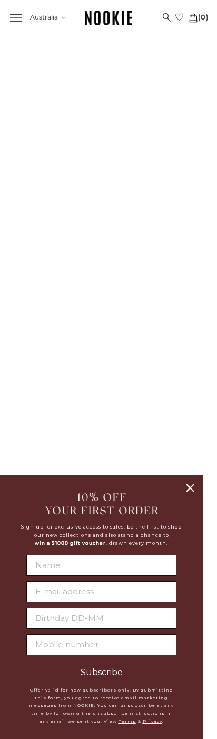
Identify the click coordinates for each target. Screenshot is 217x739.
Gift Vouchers (59, 344)
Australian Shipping (59, 280)
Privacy (152, 721)
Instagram (157, 413)
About (158, 267)
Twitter (157, 400)
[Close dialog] (190, 487)
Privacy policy (158, 306)
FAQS (60, 267)
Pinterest (157, 426)
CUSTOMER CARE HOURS (60, 424)
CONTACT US (59, 401)
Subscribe (102, 672)
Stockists (157, 280)
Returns (59, 318)
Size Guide (59, 331)
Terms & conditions (158, 319)
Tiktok (157, 439)
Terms (127, 721)
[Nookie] (108, 18)
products (132, 165)
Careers (157, 293)
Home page (123, 154)
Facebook (157, 387)
